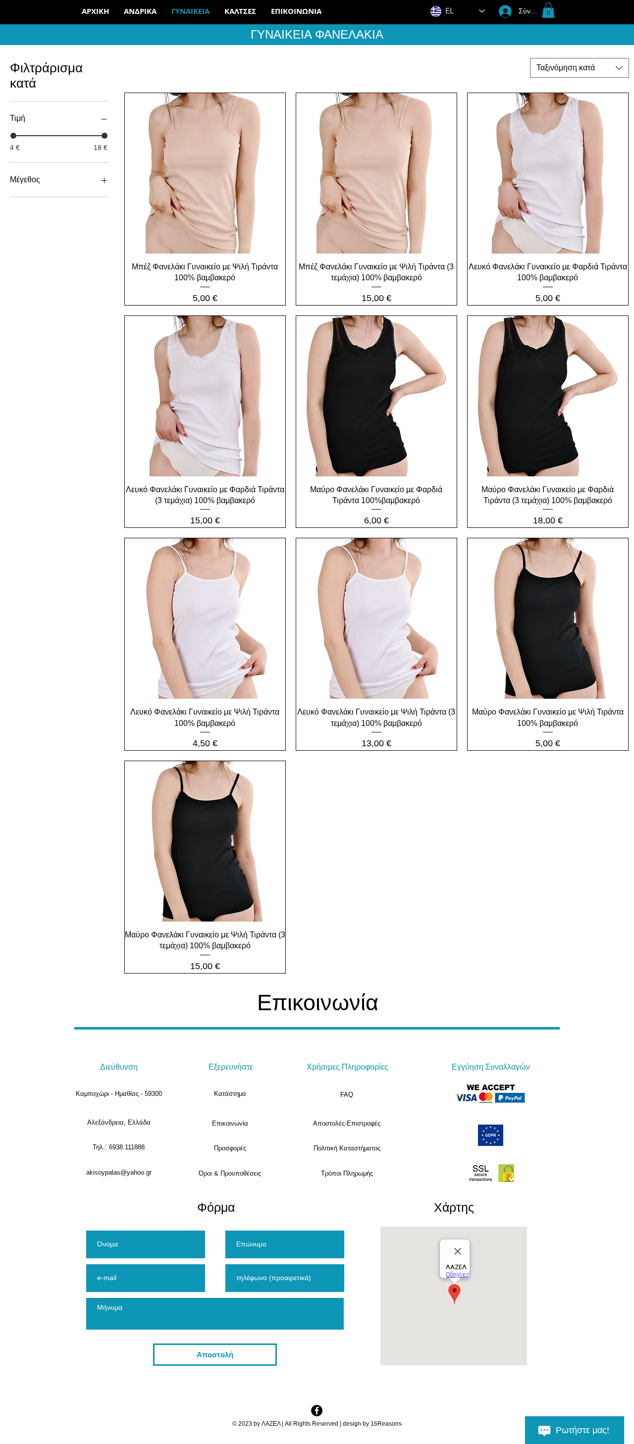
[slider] (13, 136)
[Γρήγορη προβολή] (205, 173)
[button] (240, 11)
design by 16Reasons (372, 1423)
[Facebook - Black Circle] (316, 1410)
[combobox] (579, 68)
